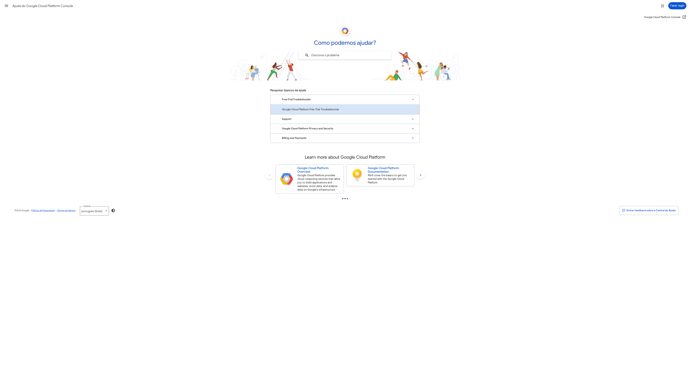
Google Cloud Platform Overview (312, 170)
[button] (6, 5)
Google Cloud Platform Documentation (383, 170)
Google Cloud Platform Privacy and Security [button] (307, 128)
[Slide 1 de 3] (342, 198)
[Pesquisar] (307, 55)
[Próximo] (420, 175)
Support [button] (286, 119)
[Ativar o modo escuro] (113, 210)
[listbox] (94, 211)
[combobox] (345, 55)
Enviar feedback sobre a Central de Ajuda (651, 210)
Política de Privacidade (43, 210)
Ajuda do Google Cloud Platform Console (42, 6)
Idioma (87, 206)
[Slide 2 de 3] (345, 198)
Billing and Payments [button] (294, 138)
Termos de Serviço (66, 210)
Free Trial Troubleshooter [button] (296, 99)
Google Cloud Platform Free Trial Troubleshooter (310, 109)
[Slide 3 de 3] (347, 198)
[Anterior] (269, 175)
